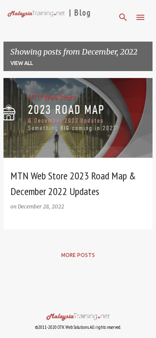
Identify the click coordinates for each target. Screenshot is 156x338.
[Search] (123, 17)
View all (21, 63)
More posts (78, 255)
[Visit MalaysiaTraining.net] (78, 311)
